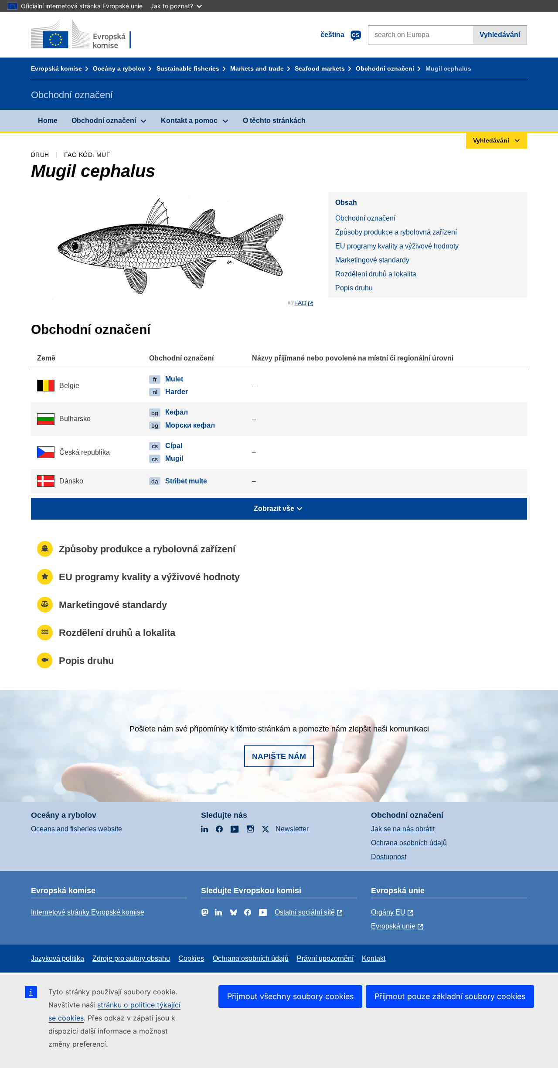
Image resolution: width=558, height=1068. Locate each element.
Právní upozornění (325, 958)
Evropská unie (393, 926)
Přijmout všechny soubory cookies (290, 996)
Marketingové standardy (372, 260)
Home (48, 120)
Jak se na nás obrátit (403, 829)
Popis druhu (354, 288)
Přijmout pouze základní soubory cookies (449, 996)
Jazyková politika (57, 958)
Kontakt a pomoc (189, 120)
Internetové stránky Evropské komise (87, 912)
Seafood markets (320, 68)
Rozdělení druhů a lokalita (375, 274)
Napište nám (279, 756)
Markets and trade (257, 68)
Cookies (191, 958)
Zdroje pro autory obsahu (131, 958)
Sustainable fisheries (188, 68)
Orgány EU (388, 912)
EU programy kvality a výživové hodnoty (397, 246)
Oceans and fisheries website (76, 829)
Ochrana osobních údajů (409, 843)
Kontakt (373, 958)
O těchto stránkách (274, 120)
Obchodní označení (385, 68)
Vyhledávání (500, 34)
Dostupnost (388, 857)
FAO (300, 302)
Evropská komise (56, 68)
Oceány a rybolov (119, 68)
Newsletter (292, 829)
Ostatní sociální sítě (305, 912)
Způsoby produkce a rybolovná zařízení (396, 232)
